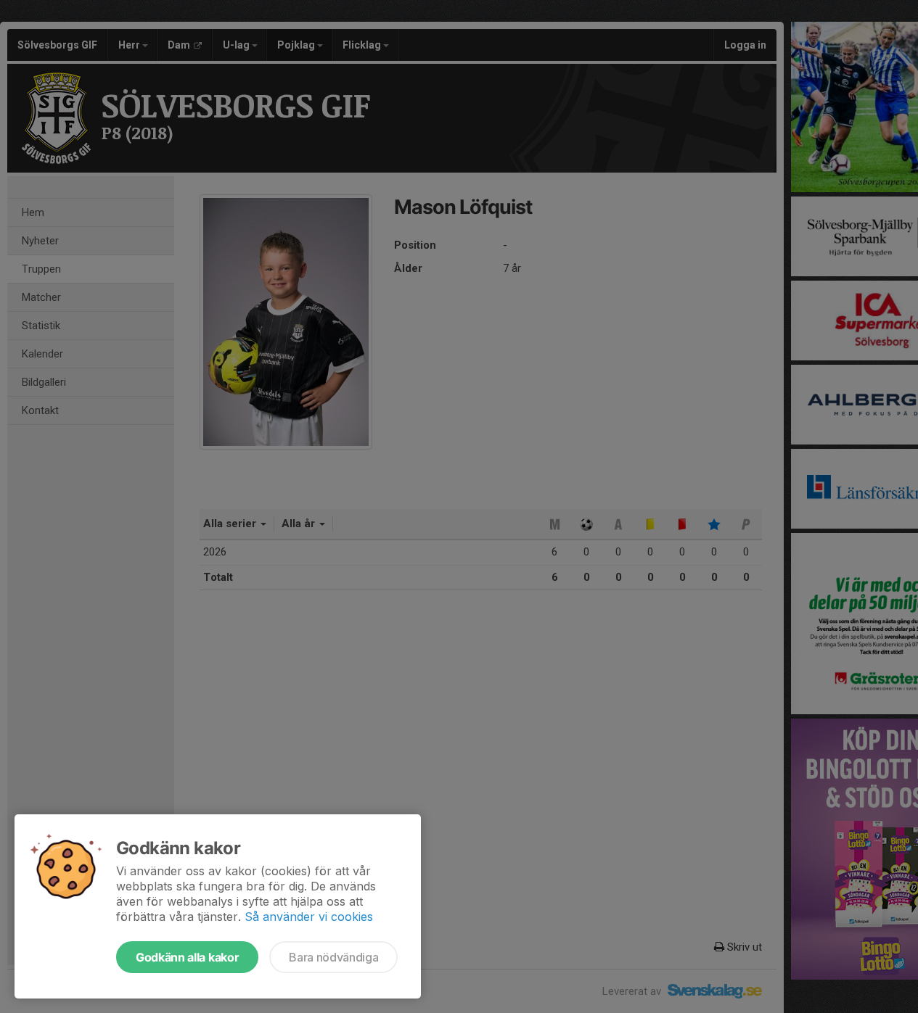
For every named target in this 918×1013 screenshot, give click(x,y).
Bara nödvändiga (333, 957)
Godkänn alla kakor (187, 957)
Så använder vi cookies (309, 916)
